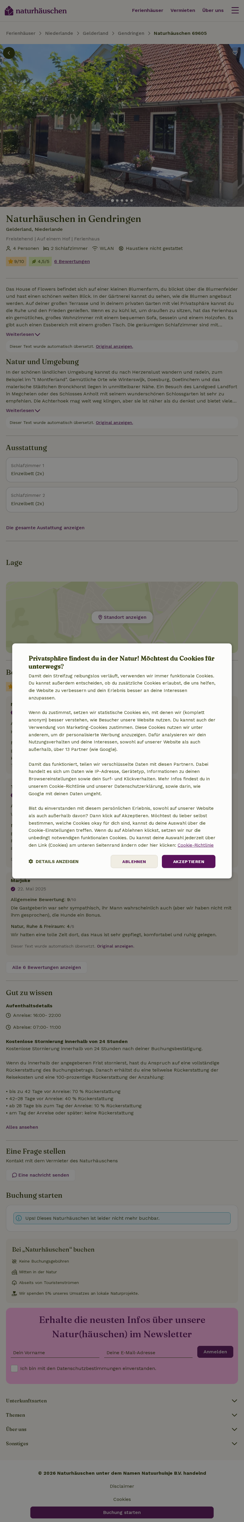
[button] (54, 861)
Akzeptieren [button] (188, 861)
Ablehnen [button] (134, 861)
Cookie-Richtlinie (196, 845)
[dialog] (122, 761)
